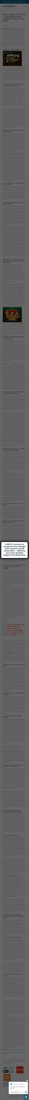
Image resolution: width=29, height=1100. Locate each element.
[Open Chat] (26, 1097)
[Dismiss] (27, 1080)
